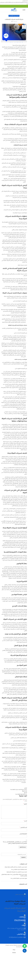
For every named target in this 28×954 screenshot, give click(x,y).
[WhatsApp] (25, 946)
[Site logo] (14, 9)
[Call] (25, 951)
